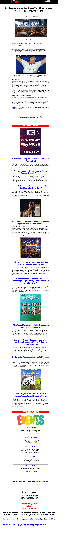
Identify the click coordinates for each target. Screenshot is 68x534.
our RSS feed (51, 519)
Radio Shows (27, 526)
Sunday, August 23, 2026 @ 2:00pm (31, 449)
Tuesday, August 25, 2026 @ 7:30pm (31, 459)
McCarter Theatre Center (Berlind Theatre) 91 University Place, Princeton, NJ (31, 432)
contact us (43, 514)
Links (20, 526)
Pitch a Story (51, 524)
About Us (43, 524)
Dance (15, 524)
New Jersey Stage (34, 14)
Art (4, 524)
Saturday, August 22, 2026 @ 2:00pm (30, 430)
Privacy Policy (36, 526)
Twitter (21, 519)
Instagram (27, 519)
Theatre (28, 524)
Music (23, 524)
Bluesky (39, 519)
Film (18, 524)
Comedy (9, 524)
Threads (33, 519)
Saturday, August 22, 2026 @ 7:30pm (30, 440)
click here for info (43, 481)
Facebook (15, 519)
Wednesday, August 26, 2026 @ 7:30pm (31, 468)
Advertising (35, 524)
